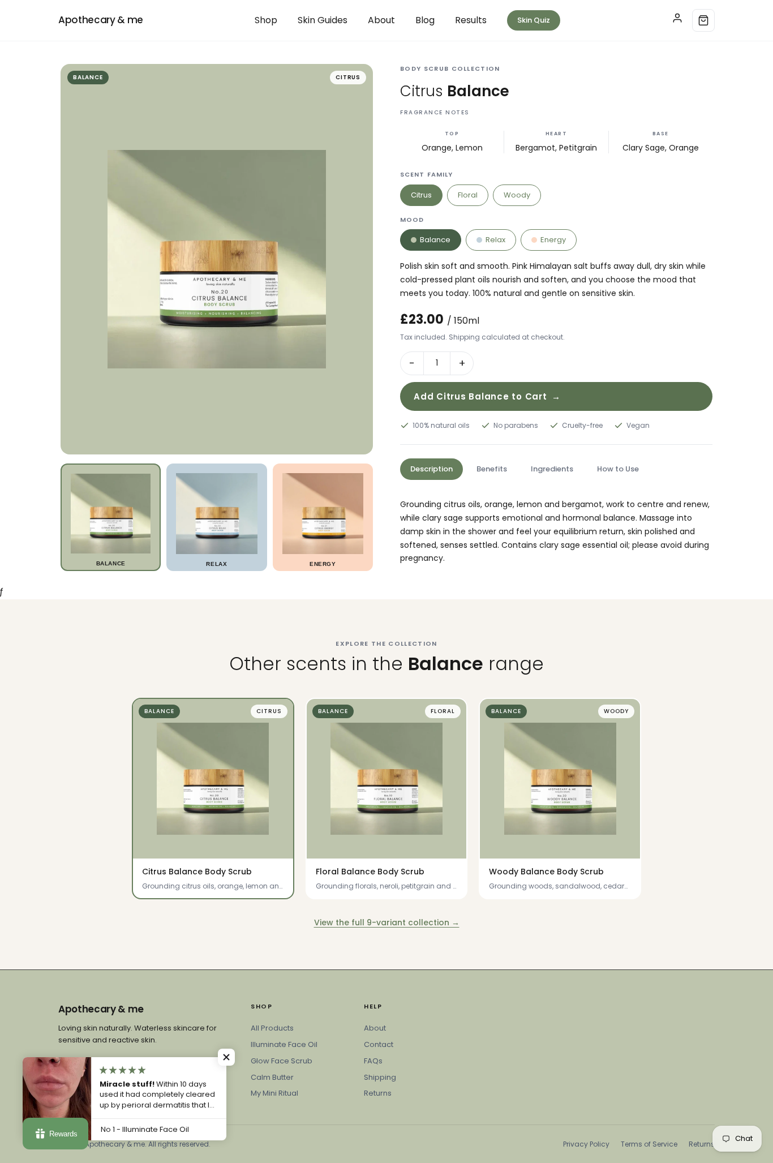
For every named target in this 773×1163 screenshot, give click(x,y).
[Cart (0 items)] (703, 20)
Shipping (380, 1077)
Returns (378, 1093)
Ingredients (552, 469)
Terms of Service (649, 1144)
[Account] (677, 20)
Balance (435, 239)
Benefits (491, 469)
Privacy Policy (586, 1144)
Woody (517, 195)
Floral (468, 195)
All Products (272, 1028)
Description (431, 469)
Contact (378, 1044)
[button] (226, 1057)
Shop (266, 20)
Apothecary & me (100, 20)
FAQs (373, 1060)
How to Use (618, 469)
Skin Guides (322, 20)
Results (471, 20)
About (381, 20)
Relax (495, 239)
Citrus (421, 195)
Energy (553, 239)
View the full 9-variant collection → (386, 922)
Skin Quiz (533, 20)
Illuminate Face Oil (284, 1044)
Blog (425, 20)
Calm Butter (272, 1077)
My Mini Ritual (274, 1093)
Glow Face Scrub (281, 1060)
